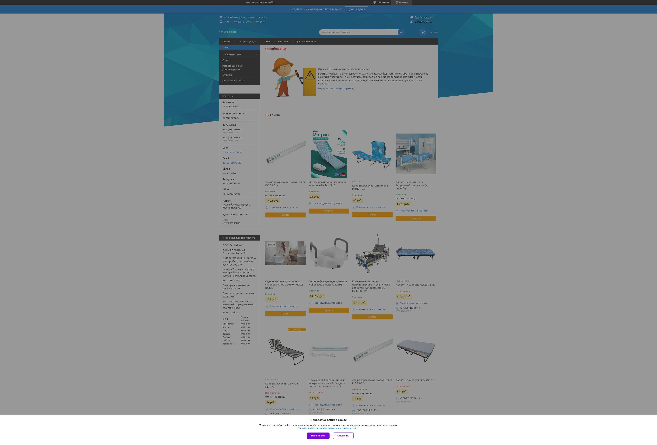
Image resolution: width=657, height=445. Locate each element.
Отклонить (343, 435)
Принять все (318, 435)
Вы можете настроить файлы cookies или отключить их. (327, 428)
